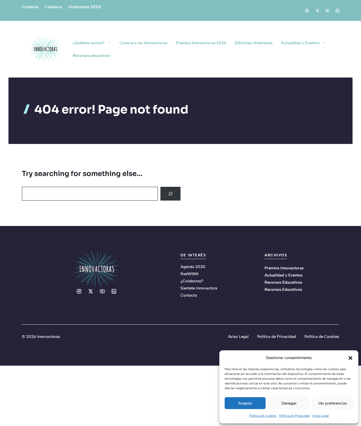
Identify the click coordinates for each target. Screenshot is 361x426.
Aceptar (245, 403)
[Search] (170, 194)
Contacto (30, 6)
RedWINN (189, 273)
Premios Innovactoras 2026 (201, 42)
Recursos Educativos (283, 282)
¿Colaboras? (192, 281)
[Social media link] (307, 10)
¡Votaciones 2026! (84, 6)
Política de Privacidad (294, 416)
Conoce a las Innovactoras (143, 42)
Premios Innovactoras (284, 268)
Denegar (289, 403)
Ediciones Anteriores (253, 42)
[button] (350, 358)
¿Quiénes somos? (88, 42)
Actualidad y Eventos (300, 42)
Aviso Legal (320, 416)
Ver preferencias (332, 403)
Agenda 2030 (193, 266)
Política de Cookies (321, 336)
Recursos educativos (91, 55)
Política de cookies (262, 416)
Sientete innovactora (199, 288)
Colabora (53, 6)
